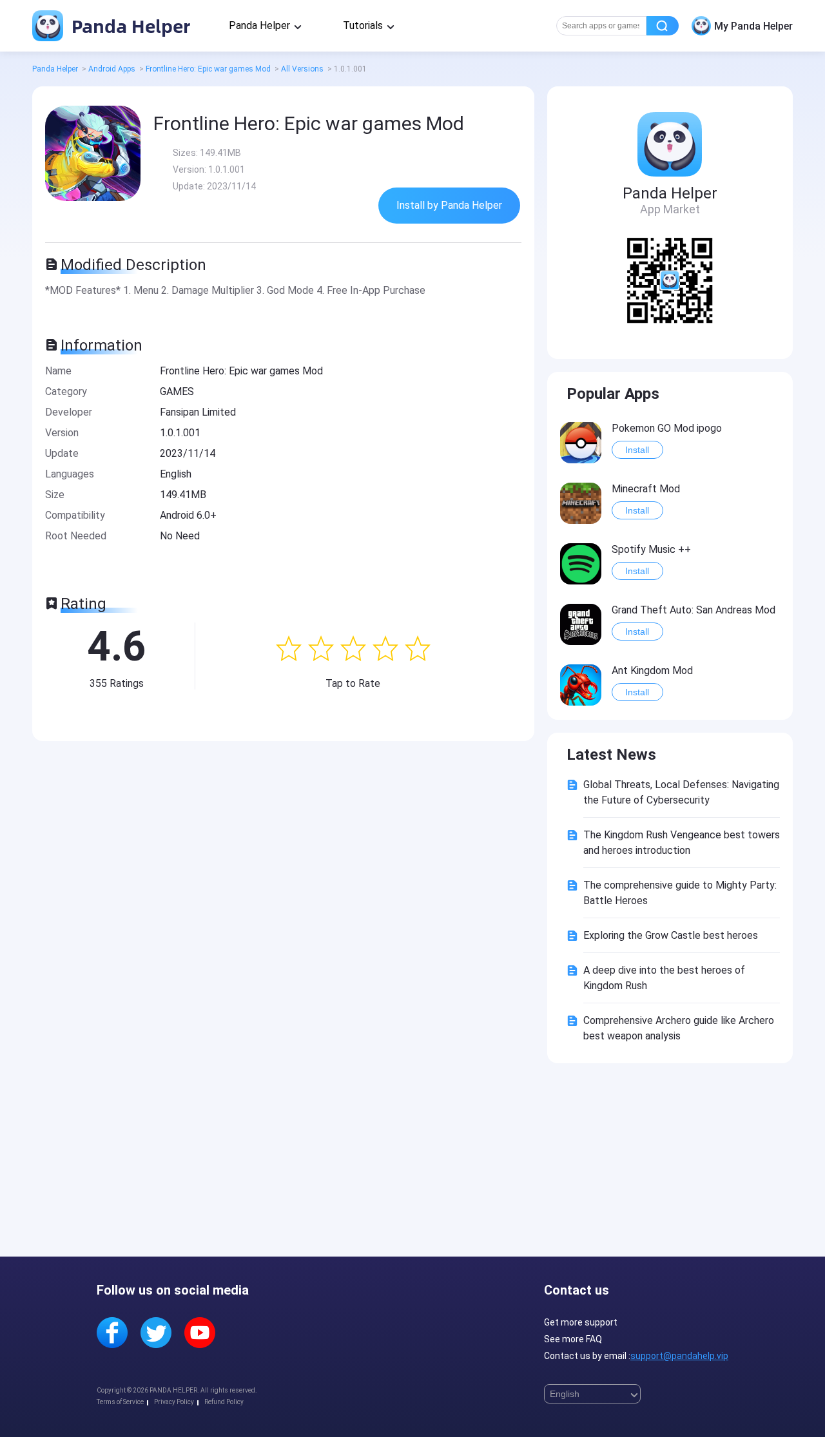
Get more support (580, 1322)
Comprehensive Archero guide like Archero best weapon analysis (678, 1028)
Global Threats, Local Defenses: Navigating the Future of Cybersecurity (681, 792)
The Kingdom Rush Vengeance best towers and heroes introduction (681, 842)
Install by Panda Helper (449, 205)
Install (637, 450)
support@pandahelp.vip (679, 1356)
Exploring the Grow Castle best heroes (670, 935)
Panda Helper (128, 25)
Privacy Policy (174, 1401)
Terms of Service (120, 1401)
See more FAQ (573, 1339)
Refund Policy (224, 1401)
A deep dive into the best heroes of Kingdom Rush (664, 978)
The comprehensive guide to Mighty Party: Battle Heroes (680, 893)
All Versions (302, 68)
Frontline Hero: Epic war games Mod (208, 68)
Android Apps (111, 68)
